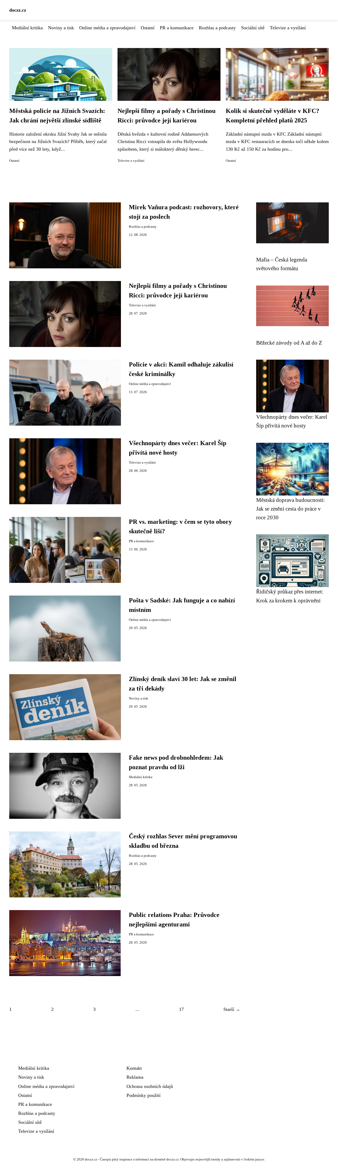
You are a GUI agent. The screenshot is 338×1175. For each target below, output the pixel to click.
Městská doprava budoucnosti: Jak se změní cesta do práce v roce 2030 (290, 509)
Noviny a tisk (61, 27)
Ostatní (147, 27)
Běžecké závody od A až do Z (289, 343)
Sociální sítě (253, 27)
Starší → (231, 1009)
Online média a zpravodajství (107, 27)
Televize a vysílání (288, 27)
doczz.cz (17, 10)
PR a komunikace (177, 27)
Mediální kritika (27, 27)
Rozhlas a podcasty (217, 27)
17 (181, 1009)
